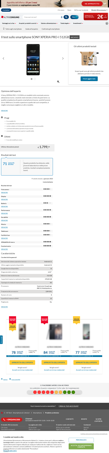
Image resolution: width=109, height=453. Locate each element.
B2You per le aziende (81, 10)
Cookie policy (12, 451)
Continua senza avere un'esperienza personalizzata (94, 433)
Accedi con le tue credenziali (22, 370)
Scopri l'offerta (98, 420)
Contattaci (6, 10)
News (69, 10)
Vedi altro (4, 110)
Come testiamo (48, 182)
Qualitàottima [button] (20, 352)
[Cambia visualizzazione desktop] (54, 3)
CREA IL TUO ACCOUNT (69, 406)
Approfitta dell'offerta (22, 362)
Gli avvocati (33, 427)
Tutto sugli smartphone (13, 29)
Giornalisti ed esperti (8, 429)
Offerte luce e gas (34, 429)
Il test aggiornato (89, 79)
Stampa (5, 379)
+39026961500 (13, 419)
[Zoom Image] (58, 82)
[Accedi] (107, 23)
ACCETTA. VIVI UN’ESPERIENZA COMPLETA (81, 446)
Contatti (69, 419)
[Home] (2, 413)
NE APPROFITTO (92, 4)
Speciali (86, 427)
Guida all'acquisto (31, 29)
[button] (28, 356)
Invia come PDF (15, 379)
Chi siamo (61, 10)
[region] (54, 442)
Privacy (5, 451)
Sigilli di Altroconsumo (63, 429)
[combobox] (45, 17)
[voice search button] (61, 17)
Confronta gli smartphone (51, 29)
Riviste (84, 419)
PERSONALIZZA (81, 440)
